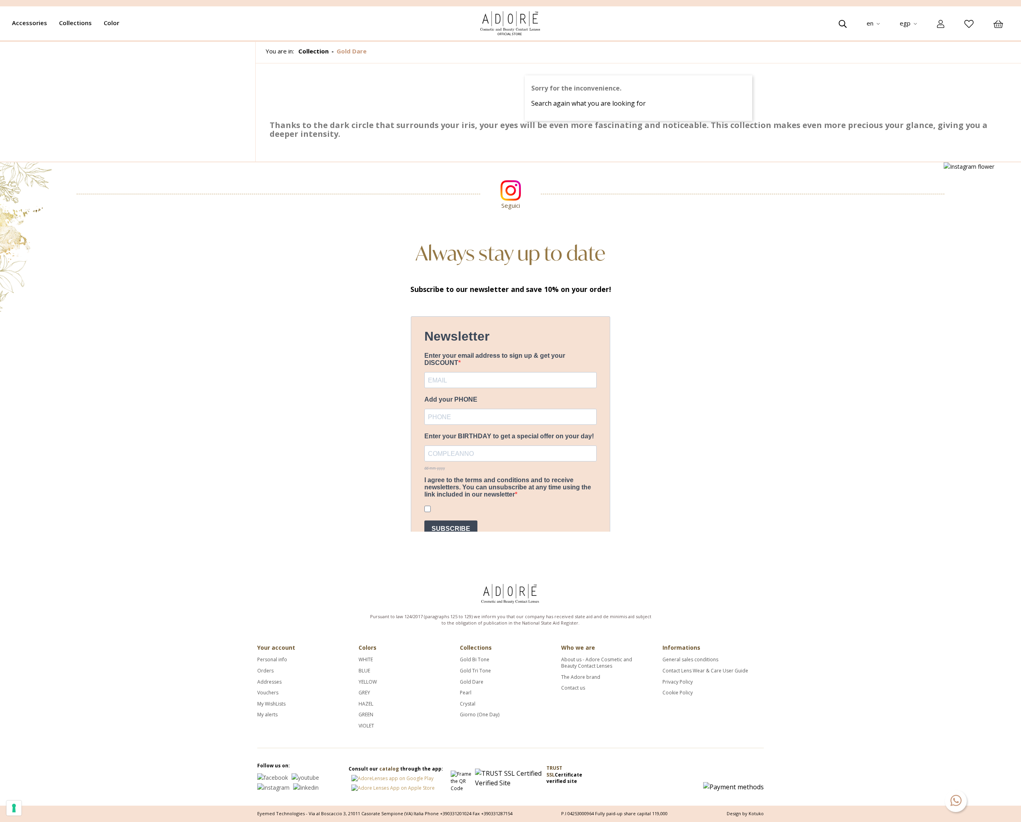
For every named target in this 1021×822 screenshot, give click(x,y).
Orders (265, 671)
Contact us (573, 688)
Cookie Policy (677, 693)
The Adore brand (580, 677)
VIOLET (366, 726)
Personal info (272, 659)
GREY (364, 693)
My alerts (267, 715)
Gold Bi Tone (474, 659)
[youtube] (305, 777)
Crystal (467, 704)
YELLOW (368, 682)
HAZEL (366, 704)
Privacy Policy (677, 682)
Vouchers (267, 693)
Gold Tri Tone (475, 671)
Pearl (465, 693)
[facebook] (272, 777)
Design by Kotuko (745, 813)
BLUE (364, 671)
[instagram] (273, 786)
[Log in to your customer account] (940, 23)
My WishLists (271, 704)
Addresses (269, 682)
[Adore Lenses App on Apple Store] (393, 786)
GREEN (366, 715)
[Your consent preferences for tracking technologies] (14, 808)
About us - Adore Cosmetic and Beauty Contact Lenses (596, 662)
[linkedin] (306, 786)
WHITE (366, 659)
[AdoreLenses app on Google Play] (392, 776)
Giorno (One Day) (479, 715)
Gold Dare (471, 682)
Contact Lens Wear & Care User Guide (705, 671)
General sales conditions (690, 659)
